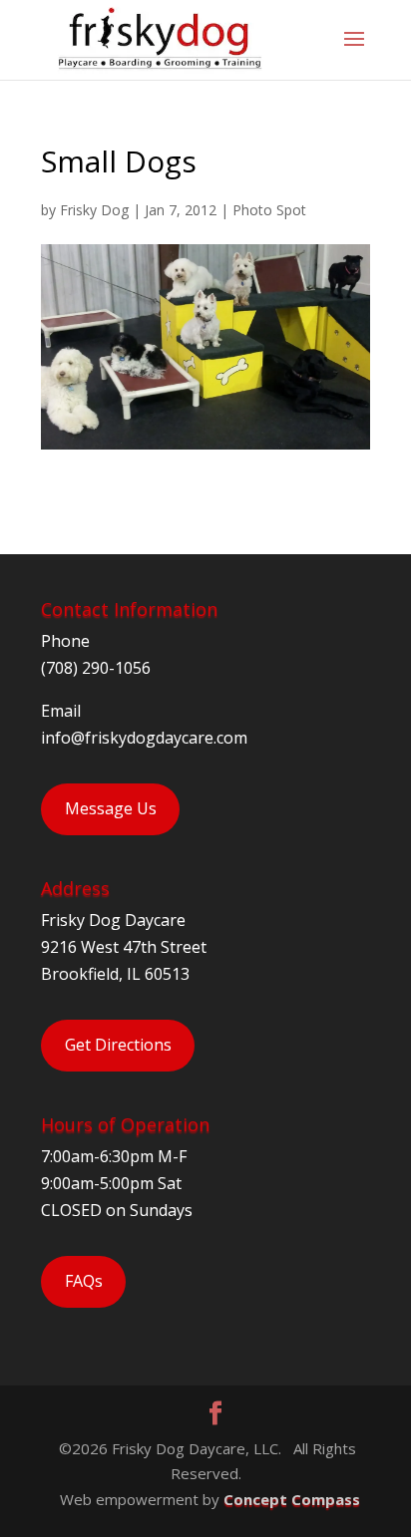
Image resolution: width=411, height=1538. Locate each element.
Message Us (111, 808)
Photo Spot (269, 209)
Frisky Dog (94, 209)
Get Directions (118, 1045)
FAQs (84, 1281)
